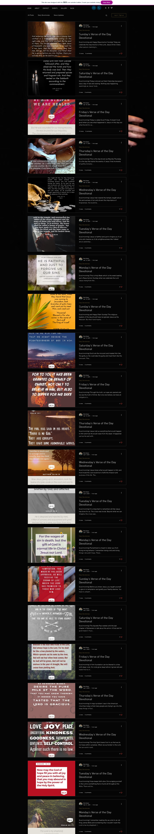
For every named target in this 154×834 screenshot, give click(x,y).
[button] (106, 15)
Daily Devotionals (44, 15)
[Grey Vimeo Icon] (111, 8)
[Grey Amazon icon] (106, 8)
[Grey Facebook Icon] (108, 8)
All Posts (31, 15)
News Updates (59, 15)
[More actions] (122, 26)
